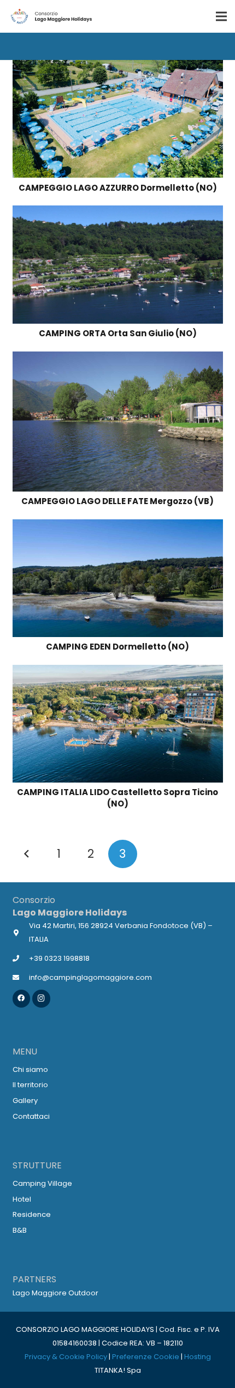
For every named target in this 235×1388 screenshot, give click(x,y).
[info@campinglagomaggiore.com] (21, 977)
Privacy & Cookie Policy (66, 1356)
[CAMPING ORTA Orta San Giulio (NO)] (118, 212)
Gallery (25, 1100)
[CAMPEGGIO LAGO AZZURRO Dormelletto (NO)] (118, 66)
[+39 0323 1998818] (21, 958)
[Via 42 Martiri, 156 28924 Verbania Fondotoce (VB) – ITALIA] (21, 933)
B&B (20, 1230)
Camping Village (42, 1183)
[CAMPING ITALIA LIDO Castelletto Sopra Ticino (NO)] (118, 671)
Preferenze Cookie (145, 1356)
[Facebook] (22, 999)
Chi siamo (30, 1069)
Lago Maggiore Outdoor (55, 1293)
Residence (32, 1214)
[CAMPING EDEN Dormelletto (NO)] (118, 526)
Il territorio (30, 1085)
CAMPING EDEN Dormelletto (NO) (117, 646)
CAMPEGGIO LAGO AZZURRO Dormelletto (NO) (118, 187)
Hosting (197, 1356)
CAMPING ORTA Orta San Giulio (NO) (118, 333)
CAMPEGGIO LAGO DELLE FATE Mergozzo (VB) (117, 501)
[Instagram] (41, 999)
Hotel (22, 1199)
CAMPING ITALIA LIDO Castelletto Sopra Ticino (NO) (117, 797)
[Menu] (221, 16)
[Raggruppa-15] (51, 16)
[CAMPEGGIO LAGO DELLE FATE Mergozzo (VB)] (118, 358)
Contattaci (31, 1116)
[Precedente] (27, 854)
